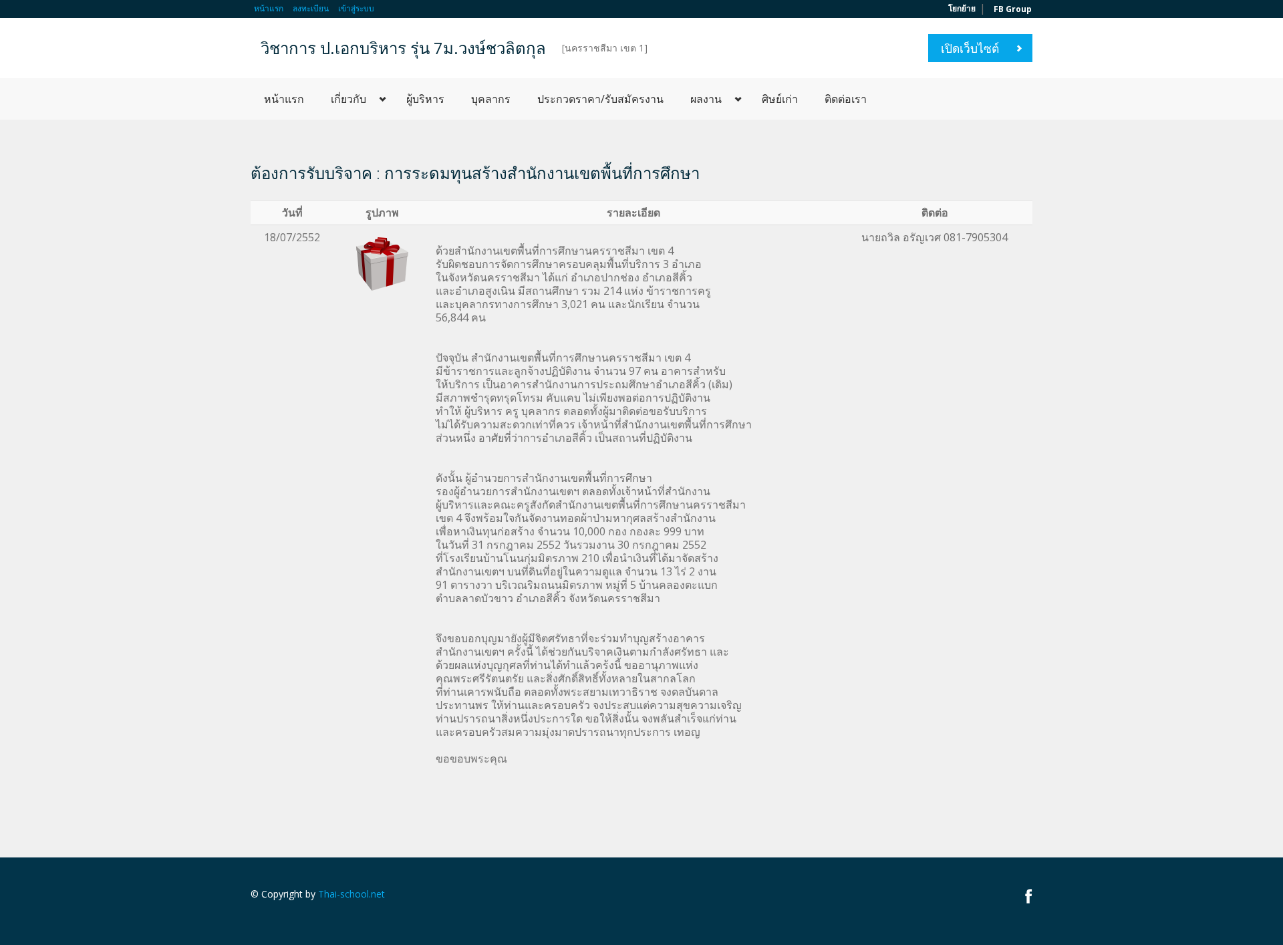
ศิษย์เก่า (780, 99)
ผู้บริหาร (425, 99)
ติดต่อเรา (846, 99)
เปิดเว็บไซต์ (970, 48)
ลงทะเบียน (311, 8)
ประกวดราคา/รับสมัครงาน (600, 99)
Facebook (1028, 896)
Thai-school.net (351, 894)
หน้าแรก (268, 8)
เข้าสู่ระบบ (356, 8)
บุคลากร (491, 99)
